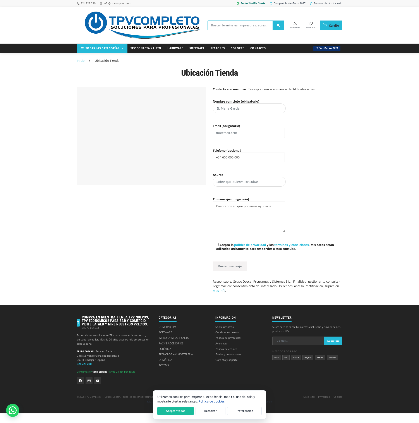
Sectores (218, 48)
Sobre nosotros (224, 327)
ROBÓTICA (165, 349)
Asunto (218, 175)
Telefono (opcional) (227, 151)
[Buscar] (278, 25)
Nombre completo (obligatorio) (236, 101)
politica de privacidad (250, 245)
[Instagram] (89, 380)
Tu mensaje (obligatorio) (231, 199)
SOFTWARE (165, 332)
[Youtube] (97, 380)
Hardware (175, 48)
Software (197, 48)
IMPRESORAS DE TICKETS (174, 338)
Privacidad (324, 396)
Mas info (219, 291)
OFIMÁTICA (165, 360)
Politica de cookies (212, 401)
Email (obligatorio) (226, 126)
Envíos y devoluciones (228, 354)
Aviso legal (221, 343)
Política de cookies (226, 349)
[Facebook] (80, 380)
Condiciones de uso (226, 332)
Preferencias (244, 411)
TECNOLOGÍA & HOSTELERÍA (176, 354)
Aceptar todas (175, 411)
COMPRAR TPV (167, 327)
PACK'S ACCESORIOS (171, 343)
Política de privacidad (227, 338)
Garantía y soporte (226, 360)
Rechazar (210, 411)
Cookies (337, 396)
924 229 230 (84, 364)
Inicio (80, 60)
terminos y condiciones (291, 245)
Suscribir (333, 341)
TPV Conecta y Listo (146, 48)
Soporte (237, 48)
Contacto (258, 48)
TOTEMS (164, 365)
